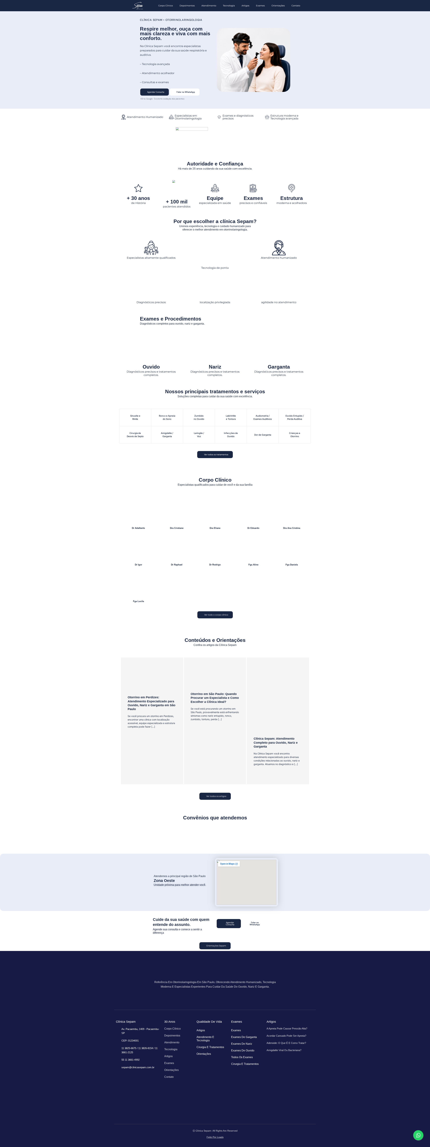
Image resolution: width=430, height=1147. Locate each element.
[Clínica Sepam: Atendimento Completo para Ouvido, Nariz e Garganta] (278, 698)
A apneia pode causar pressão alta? (287, 1028)
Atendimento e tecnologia (205, 1039)
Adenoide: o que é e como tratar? (286, 1043)
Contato (295, 5)
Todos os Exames (242, 1057)
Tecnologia (229, 5)
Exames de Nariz (241, 1043)
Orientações (278, 5)
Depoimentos (187, 5)
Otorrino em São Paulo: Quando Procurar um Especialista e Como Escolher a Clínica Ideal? (215, 698)
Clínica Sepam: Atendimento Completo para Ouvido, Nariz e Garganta (276, 742)
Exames (260, 5)
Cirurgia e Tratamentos (210, 1047)
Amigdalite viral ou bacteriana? (284, 1050)
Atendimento (208, 5)
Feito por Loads (215, 1137)
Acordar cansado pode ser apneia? (286, 1035)
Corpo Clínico (165, 5)
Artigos (245, 5)
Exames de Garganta (244, 1037)
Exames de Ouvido (242, 1050)
